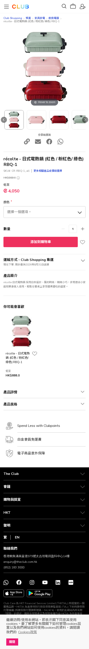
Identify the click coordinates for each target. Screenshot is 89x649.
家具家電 (40, 18)
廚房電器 (54, 18)
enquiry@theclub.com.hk (20, 562)
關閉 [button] (12, 642)
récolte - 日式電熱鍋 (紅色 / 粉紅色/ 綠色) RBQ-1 (18, 357)
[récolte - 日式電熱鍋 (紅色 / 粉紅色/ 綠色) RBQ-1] (14, 119)
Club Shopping (12, 18)
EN (17, 537)
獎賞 (28, 18)
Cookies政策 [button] (27, 632)
